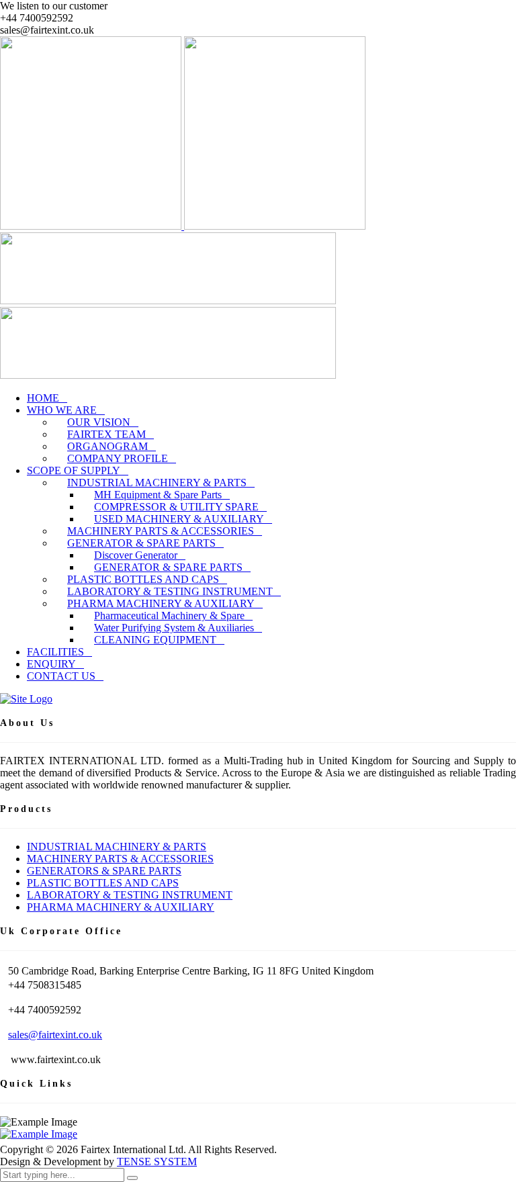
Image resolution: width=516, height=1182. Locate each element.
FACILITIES (55, 651)
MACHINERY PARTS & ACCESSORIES (120, 858)
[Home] (26, 698)
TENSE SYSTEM (157, 1161)
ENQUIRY (51, 664)
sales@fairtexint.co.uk (55, 1034)
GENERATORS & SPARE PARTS (104, 870)
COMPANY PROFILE (117, 458)
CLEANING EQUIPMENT (155, 639)
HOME (43, 398)
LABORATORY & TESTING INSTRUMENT (129, 895)
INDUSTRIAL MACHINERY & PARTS (116, 846)
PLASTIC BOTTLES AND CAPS (103, 883)
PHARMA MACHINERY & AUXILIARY (120, 907)
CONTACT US (61, 676)
